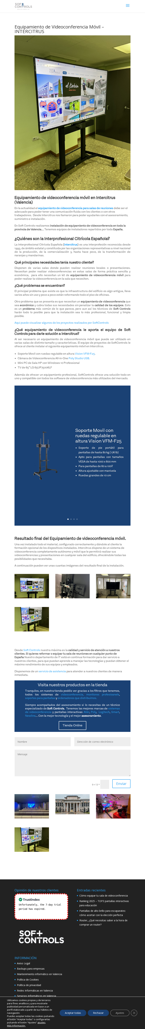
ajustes (41, 1022)
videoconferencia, (72, 694)
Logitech (104, 712)
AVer (86, 712)
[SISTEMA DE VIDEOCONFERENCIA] (31, 631)
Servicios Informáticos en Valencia (36, 996)
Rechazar (98, 1012)
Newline (30, 715)
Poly (93, 712)
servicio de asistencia (52, 671)
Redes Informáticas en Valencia (35, 990)
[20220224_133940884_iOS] (72, 598)
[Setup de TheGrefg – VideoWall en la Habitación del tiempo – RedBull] (113, 806)
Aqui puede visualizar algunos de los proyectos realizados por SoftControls (61, 322)
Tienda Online (72, 725)
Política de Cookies (28, 979)
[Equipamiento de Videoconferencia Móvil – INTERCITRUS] (31, 839)
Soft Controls (31, 650)
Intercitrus (70, 244)
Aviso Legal (23, 963)
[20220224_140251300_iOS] (113, 598)
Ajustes (120, 1012)
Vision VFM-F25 (85, 353)
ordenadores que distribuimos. (77, 698)
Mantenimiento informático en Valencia (39, 974)
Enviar (121, 783)
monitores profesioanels (102, 694)
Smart (115, 712)
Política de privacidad (29, 985)
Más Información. (16, 1025)
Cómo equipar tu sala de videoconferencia (103, 895)
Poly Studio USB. (79, 358)
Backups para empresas (31, 968)
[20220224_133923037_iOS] (31, 598)
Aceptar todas (73, 1012)
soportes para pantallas (40, 698)
